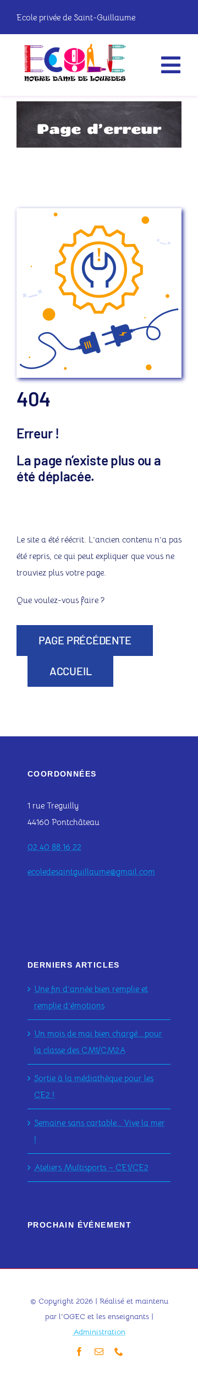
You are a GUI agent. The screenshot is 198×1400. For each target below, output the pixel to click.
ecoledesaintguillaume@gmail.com (91, 871)
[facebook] (79, 1351)
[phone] (118, 1351)
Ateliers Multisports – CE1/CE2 (91, 1167)
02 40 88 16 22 (54, 847)
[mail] (99, 1351)
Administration (99, 1332)
